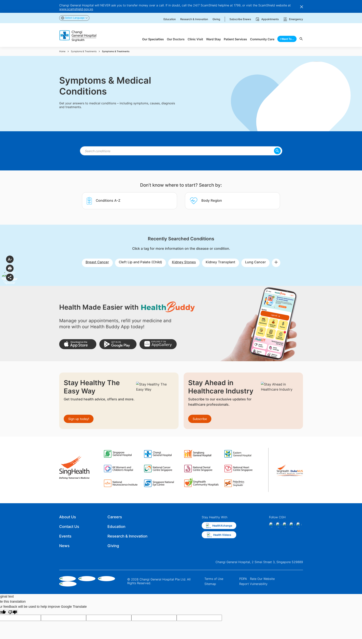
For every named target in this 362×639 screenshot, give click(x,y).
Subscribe (200, 419)
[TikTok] (292, 524)
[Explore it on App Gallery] (158, 344)
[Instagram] (278, 524)
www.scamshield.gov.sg (76, 9)
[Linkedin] (285, 524)
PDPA (243, 579)
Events (65, 536)
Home (62, 51)
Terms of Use (213, 579)
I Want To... (287, 38)
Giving (113, 546)
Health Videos (222, 534)
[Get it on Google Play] (118, 344)
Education (116, 526)
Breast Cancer (97, 262)
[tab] (129, 200)
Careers (114, 517)
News (64, 546)
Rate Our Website (262, 579)
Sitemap (210, 584)
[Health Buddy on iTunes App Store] (77, 344)
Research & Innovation (127, 536)
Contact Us (69, 526)
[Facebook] (271, 524)
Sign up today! (78, 419)
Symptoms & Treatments (84, 51)
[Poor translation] (12, 612)
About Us (67, 517)
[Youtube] (298, 524)
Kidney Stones (184, 262)
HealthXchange (222, 525)
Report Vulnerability (253, 584)
